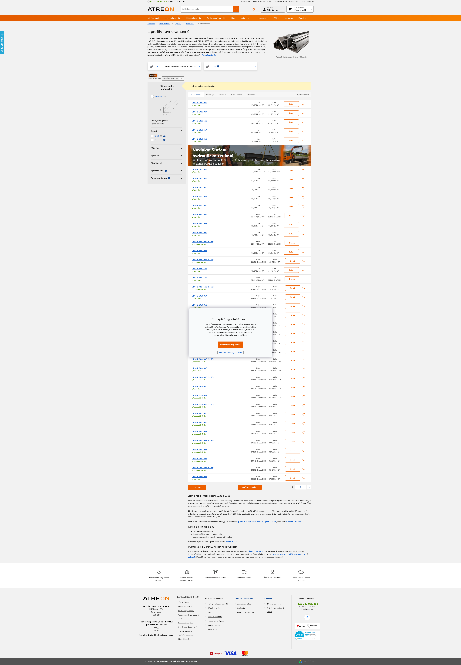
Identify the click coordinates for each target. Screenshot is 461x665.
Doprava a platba (185, 606)
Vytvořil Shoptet (310, 661)
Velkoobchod (294, 1)
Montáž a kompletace (245, 612)
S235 (158, 136)
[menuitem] (153, 18)
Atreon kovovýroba (280, 1)
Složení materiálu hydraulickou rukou (185, 633)
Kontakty (310, 1)
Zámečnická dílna (244, 604)
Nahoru (198, 487)
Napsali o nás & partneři (217, 621)
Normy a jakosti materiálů (262, 1)
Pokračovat (207, 55)
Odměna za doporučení (187, 627)
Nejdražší (222, 95)
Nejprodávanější (236, 95)
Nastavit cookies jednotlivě (230, 352)
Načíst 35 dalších (249, 487)
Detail (291, 104)
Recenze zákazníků (215, 616)
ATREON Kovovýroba (244, 598)
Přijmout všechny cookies (230, 344)
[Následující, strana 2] (300, 487)
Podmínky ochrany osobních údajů (189, 617)
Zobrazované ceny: (154, 78)
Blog (210, 612)
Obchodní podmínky (186, 611)
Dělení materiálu (214, 608)
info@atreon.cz (307, 609)
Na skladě (160, 96)
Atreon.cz (151, 24)
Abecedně (251, 95)
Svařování (241, 608)
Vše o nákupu (245, 1)
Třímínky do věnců (274, 604)
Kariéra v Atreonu (215, 625)
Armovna (268, 598)
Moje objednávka (185, 639)
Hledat (236, 9)
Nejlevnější (210, 95)
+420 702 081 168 (307, 604)
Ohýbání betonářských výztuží (275, 610)
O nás (303, 1)
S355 (158, 140)
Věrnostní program (185, 623)
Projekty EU (212, 629)
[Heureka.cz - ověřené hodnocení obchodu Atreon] (307, 635)
